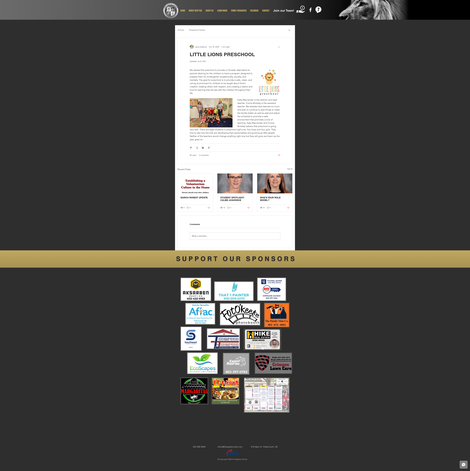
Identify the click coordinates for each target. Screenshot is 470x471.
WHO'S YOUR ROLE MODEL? (270, 198)
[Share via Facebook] (191, 147)
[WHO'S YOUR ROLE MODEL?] (274, 183)
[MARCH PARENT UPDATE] (195, 183)
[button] (289, 30)
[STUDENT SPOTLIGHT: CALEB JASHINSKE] (235, 183)
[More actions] (278, 46)
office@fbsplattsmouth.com (229, 446)
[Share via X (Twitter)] (197, 147)
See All (290, 169)
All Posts (180, 30)
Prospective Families (197, 30)
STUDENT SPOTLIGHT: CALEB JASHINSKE (232, 198)
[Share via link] (209, 147)
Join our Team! (283, 10)
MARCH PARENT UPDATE (194, 197)
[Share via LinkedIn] (203, 147)
